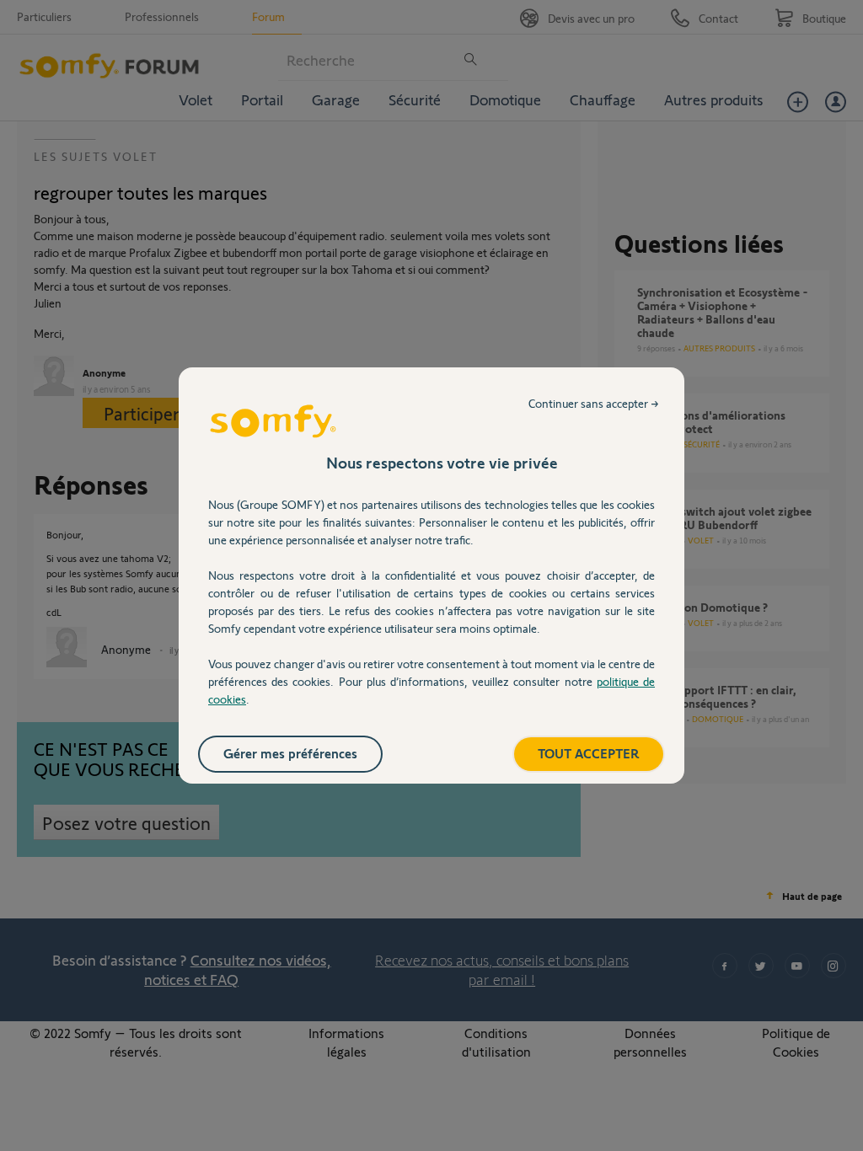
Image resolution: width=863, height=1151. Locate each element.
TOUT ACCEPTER (589, 753)
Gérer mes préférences (290, 753)
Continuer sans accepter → (593, 403)
